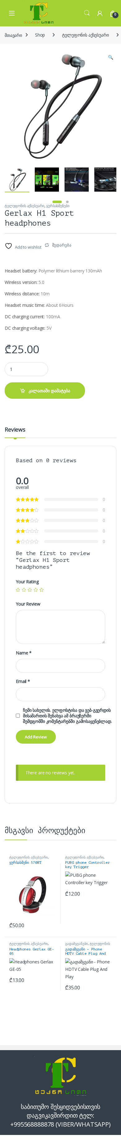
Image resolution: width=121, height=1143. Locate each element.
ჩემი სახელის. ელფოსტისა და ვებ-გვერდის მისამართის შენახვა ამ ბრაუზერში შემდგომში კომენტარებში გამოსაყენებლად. (67, 715)
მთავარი (13, 35)
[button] (110, 57)
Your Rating (27, 582)
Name (24, 653)
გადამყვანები (76, 943)
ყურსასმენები (57, 205)
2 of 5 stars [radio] (24, 590)
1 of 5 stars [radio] (18, 590)
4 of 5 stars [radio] (36, 590)
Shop (40, 35)
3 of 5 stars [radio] (30, 590)
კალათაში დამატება (49, 390)
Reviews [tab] (15, 430)
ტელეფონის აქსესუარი (85, 35)
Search (86, 13)
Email (23, 681)
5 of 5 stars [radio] (41, 590)
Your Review (28, 604)
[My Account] (99, 13)
